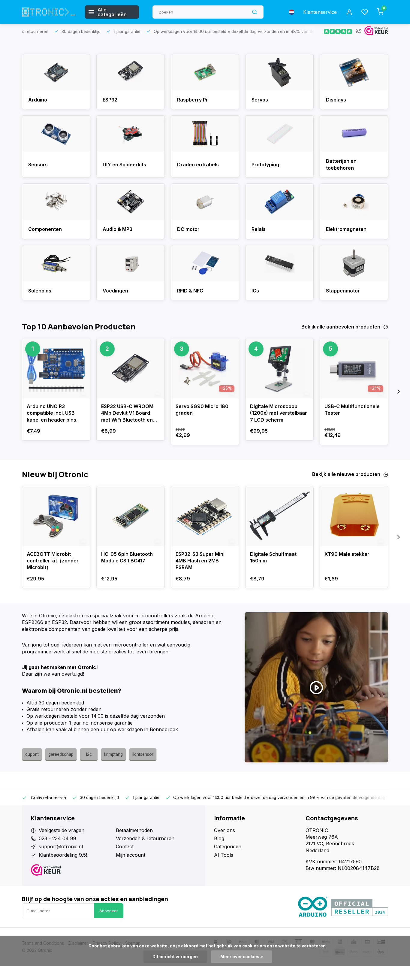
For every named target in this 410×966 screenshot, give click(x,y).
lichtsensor (142, 754)
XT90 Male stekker (346, 554)
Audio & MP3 (117, 229)
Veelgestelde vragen (61, 830)
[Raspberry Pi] (205, 72)
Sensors (38, 165)
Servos (260, 100)
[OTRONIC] (49, 12)
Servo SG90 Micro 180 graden (202, 409)
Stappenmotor (343, 291)
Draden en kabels (198, 165)
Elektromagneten (346, 229)
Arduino (37, 100)
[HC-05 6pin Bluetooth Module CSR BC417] (130, 516)
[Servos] (279, 72)
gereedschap (61, 754)
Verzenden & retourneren (145, 838)
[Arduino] (56, 72)
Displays (336, 100)
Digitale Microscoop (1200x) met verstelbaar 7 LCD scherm (278, 413)
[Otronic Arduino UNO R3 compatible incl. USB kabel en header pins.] (56, 368)
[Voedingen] (130, 263)
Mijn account (130, 855)
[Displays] (354, 72)
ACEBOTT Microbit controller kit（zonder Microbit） (53, 561)
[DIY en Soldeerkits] (130, 134)
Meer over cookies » (241, 956)
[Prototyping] (279, 134)
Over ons (224, 830)
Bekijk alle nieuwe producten (346, 474)
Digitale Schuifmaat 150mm (273, 557)
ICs (255, 291)
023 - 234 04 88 (57, 838)
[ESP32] (130, 72)
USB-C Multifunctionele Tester (352, 409)
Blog (219, 838)
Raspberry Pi (192, 100)
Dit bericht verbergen (175, 956)
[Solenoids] (56, 263)
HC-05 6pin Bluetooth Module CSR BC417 (127, 557)
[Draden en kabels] (205, 134)
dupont (32, 754)
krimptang (113, 754)
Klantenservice (320, 12)
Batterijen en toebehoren (341, 164)
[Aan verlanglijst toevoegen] (81, 347)
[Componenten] (56, 202)
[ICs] (279, 263)
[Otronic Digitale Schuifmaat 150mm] (279, 516)
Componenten (45, 229)
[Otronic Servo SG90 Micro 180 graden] (205, 368)
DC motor (188, 229)
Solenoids (39, 291)
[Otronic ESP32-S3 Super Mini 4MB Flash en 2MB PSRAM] (205, 516)
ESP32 (110, 100)
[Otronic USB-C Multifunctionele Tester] (354, 368)
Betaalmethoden (134, 830)
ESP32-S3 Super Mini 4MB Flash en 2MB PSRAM (200, 561)
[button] (398, 391)
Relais (259, 229)
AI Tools (223, 855)
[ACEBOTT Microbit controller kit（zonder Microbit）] (56, 516)
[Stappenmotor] (354, 263)
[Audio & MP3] (130, 202)
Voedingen (115, 291)
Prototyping (265, 165)
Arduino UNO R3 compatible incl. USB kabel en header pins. (52, 413)
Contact (125, 846)
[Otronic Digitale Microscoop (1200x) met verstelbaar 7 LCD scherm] (279, 368)
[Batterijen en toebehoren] (354, 134)
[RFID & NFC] (205, 263)
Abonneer (108, 910)
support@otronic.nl (61, 846)
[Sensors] (56, 134)
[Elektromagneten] (354, 202)
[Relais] (279, 202)
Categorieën (227, 846)
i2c (89, 754)
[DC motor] (205, 202)
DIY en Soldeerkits (124, 165)
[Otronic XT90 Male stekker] (354, 516)
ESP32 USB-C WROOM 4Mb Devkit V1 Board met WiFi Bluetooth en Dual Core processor (127, 414)
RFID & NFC (190, 291)
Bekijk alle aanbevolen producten (340, 327)
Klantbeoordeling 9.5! (63, 855)
